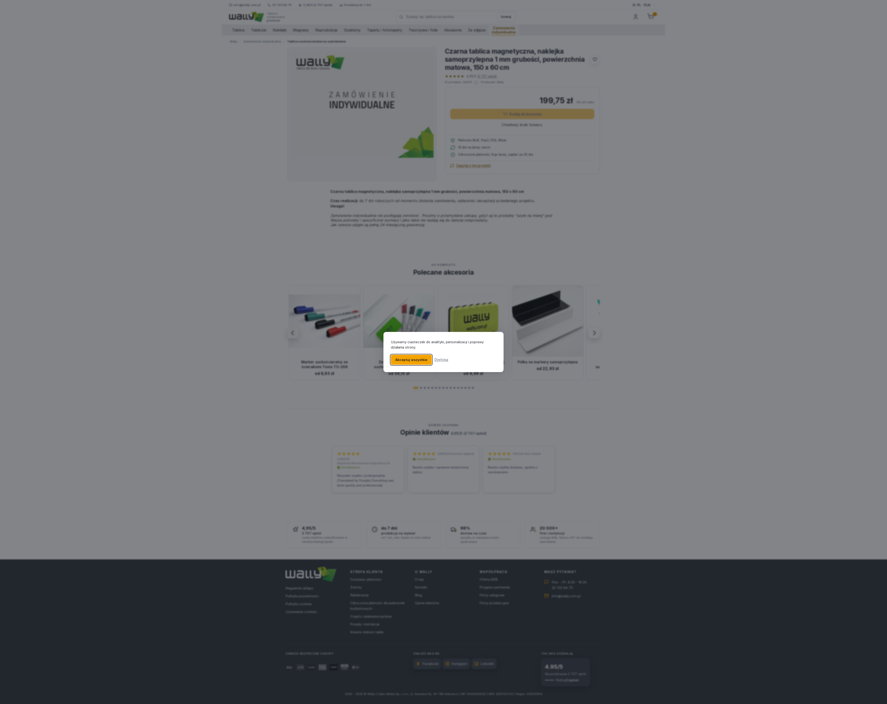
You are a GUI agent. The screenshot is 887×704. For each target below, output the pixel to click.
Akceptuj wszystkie (411, 360)
